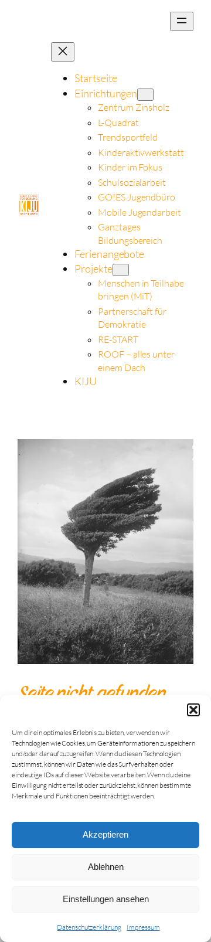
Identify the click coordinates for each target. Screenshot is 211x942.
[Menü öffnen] (181, 21)
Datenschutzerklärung (89, 927)
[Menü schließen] (62, 52)
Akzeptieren (105, 834)
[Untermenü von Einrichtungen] (145, 95)
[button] (193, 710)
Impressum (143, 927)
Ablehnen (106, 867)
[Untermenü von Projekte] (121, 270)
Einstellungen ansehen (106, 899)
